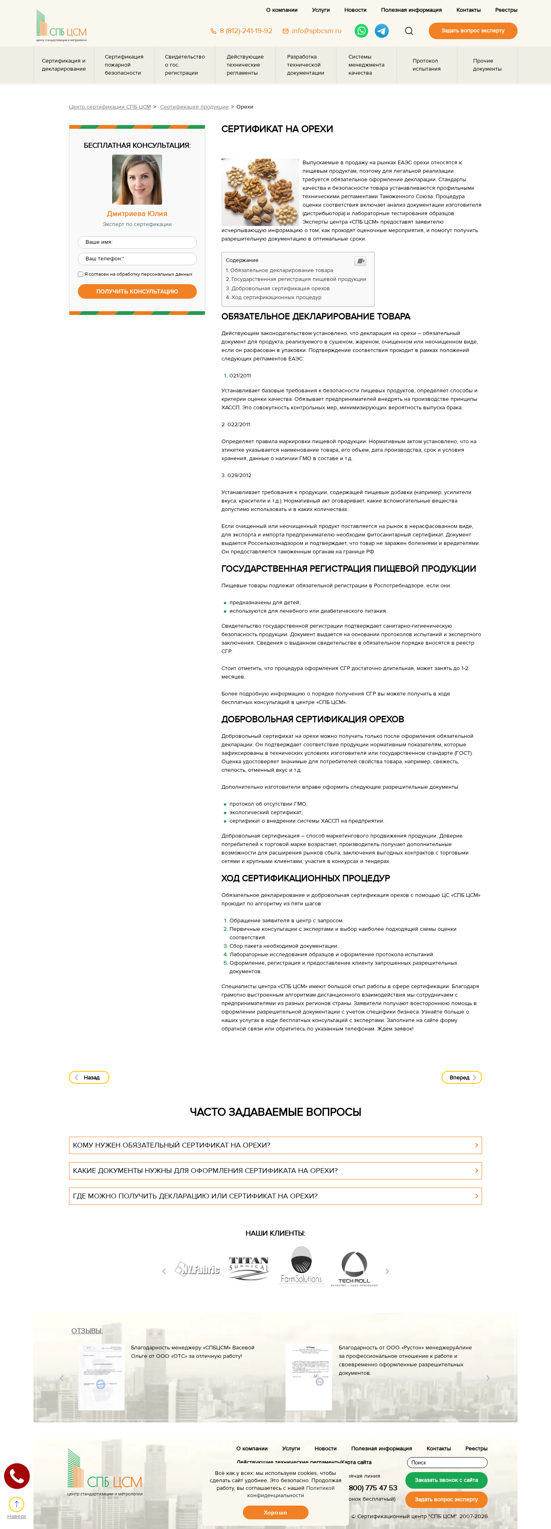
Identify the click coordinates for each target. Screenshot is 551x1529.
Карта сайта (356, 1462)
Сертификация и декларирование (64, 65)
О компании (282, 10)
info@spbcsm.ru (317, 31)
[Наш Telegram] (382, 31)
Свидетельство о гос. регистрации (185, 65)
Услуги (321, 10)
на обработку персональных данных (151, 274)
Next (387, 1271)
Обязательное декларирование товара (281, 270)
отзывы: (87, 1331)
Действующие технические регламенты (245, 65)
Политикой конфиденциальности (291, 1492)
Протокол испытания (427, 65)
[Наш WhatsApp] (362, 31)
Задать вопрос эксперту (473, 30)
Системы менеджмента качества (366, 65)
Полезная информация (411, 10)
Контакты (469, 10)
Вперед (460, 1077)
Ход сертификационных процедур (276, 297)
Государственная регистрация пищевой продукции (299, 279)
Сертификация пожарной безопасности (124, 65)
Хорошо (275, 1512)
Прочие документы (487, 65)
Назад (92, 1077)
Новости (355, 10)
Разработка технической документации (305, 65)
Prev (164, 1271)
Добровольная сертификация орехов (281, 288)
